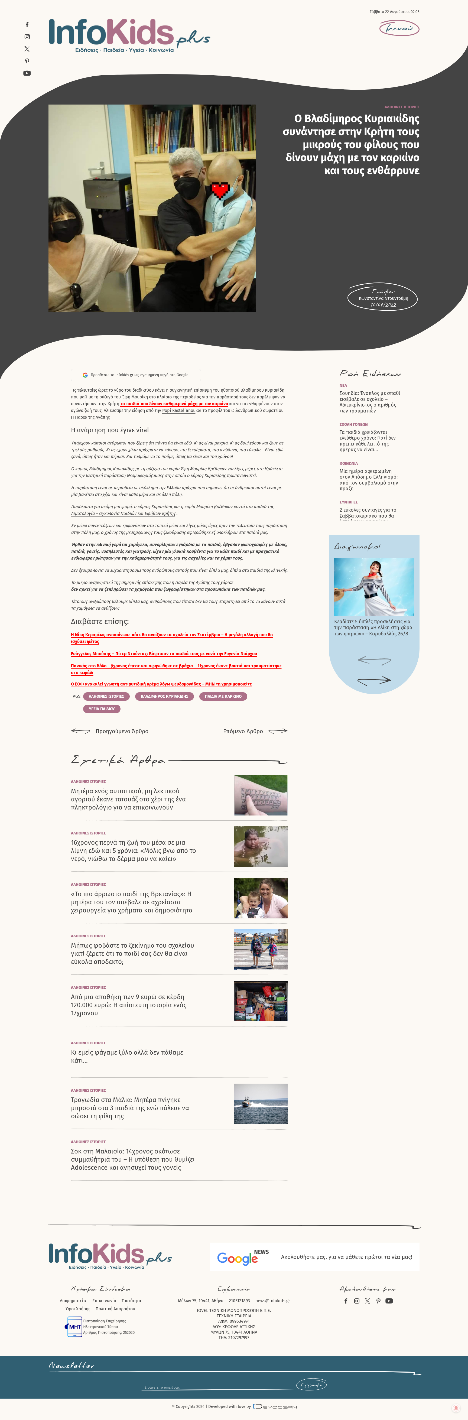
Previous (374, 661)
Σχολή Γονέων (354, 424)
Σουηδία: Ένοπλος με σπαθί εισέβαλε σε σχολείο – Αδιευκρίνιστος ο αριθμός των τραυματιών (370, 402)
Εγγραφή (311, 1385)
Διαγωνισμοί (357, 546)
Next (374, 681)
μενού (399, 28)
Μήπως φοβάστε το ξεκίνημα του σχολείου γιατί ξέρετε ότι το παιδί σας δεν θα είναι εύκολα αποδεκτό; (132, 954)
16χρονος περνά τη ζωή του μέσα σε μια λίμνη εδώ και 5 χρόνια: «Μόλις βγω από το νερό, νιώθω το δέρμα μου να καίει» (133, 851)
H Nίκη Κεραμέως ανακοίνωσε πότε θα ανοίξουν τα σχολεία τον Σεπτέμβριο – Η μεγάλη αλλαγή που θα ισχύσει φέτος (172, 638)
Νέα (343, 385)
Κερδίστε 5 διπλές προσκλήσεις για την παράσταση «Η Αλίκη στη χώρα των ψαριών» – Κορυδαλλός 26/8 (373, 628)
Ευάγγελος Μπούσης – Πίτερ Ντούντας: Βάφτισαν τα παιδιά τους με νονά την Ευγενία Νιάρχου (164, 653)
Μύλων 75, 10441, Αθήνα (200, 1300)
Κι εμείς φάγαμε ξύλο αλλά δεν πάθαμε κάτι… (127, 1056)
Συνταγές (349, 502)
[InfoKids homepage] (129, 35)
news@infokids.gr (272, 1300)
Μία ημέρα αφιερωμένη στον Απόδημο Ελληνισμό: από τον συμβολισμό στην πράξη (369, 480)
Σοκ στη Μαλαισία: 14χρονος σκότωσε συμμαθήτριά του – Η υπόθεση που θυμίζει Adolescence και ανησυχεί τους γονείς (133, 1159)
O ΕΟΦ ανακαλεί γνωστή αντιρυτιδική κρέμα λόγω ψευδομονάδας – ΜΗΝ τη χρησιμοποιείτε (161, 684)
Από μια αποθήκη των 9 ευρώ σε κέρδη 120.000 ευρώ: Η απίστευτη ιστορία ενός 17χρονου (128, 1005)
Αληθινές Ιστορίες (402, 107)
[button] (179, 684)
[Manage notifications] (456, 1408)
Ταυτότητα (131, 1300)
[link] (179, 410)
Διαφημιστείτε (73, 1300)
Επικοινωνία (104, 1300)
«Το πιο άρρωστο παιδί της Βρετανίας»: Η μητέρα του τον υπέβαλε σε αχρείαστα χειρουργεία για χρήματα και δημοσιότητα (132, 902)
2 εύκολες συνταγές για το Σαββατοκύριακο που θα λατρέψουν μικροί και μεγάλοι (368, 518)
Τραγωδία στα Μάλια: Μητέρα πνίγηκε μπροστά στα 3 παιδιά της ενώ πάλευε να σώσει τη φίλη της (130, 1108)
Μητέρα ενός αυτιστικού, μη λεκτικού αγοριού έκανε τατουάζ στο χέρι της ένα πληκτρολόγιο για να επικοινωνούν (128, 799)
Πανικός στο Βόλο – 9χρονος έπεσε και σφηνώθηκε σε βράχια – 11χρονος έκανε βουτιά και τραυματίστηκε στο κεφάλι (176, 669)
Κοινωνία (349, 463)
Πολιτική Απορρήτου (115, 1308)
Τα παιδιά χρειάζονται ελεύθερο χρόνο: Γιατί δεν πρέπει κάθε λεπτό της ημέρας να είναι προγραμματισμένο (368, 441)
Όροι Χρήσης (78, 1308)
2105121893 (239, 1300)
